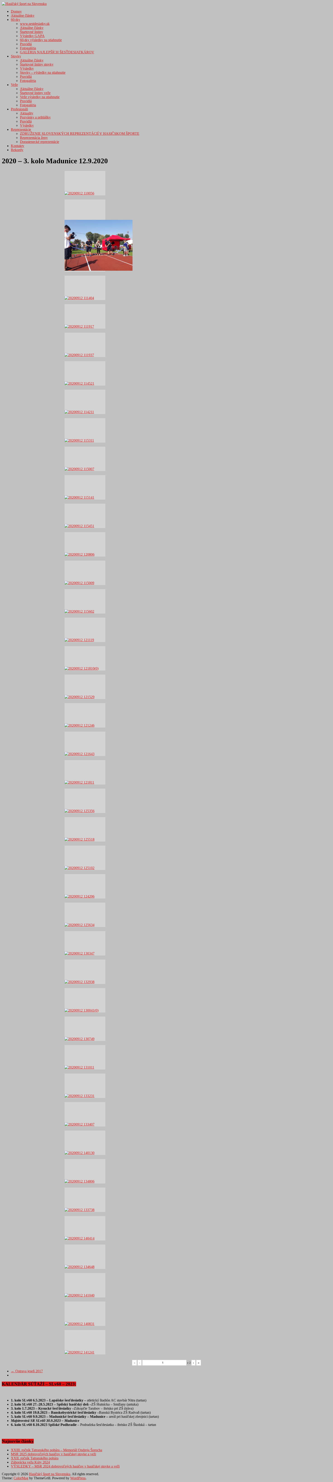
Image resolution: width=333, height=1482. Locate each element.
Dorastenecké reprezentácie (39, 142)
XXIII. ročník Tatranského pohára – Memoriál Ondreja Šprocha (56, 1450)
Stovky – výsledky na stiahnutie (42, 72)
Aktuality (26, 113)
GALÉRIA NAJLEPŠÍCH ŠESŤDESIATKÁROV (57, 52)
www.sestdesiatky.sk (35, 24)
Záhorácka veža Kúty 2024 (30, 1462)
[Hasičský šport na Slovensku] (24, 4)
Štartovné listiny (31, 32)
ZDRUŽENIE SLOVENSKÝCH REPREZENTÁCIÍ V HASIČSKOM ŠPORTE (79, 133)
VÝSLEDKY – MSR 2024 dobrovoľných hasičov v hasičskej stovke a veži (65, 1466)
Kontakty (17, 146)
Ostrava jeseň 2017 (27, 1371)
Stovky (16, 56)
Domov (16, 11)
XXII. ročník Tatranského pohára (34, 1458)
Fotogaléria (28, 48)
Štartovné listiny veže (35, 93)
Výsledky (27, 68)
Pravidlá (26, 44)
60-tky (15, 19)
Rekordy (17, 150)
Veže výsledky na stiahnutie (40, 97)
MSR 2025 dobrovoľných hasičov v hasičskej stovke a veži (53, 1454)
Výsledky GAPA (32, 36)
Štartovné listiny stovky (36, 64)
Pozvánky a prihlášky (35, 117)
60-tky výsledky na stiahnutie (41, 40)
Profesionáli (19, 109)
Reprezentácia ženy (34, 138)
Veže (14, 85)
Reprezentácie (21, 129)
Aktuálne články (22, 15)
